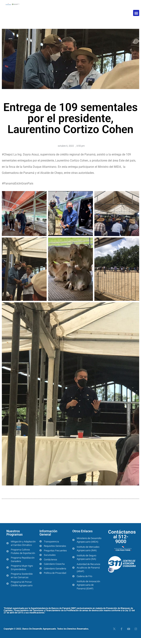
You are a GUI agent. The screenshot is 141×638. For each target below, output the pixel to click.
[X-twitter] (114, 629)
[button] (136, 13)
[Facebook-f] (121, 629)
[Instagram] (135, 629)
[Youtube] (128, 629)
